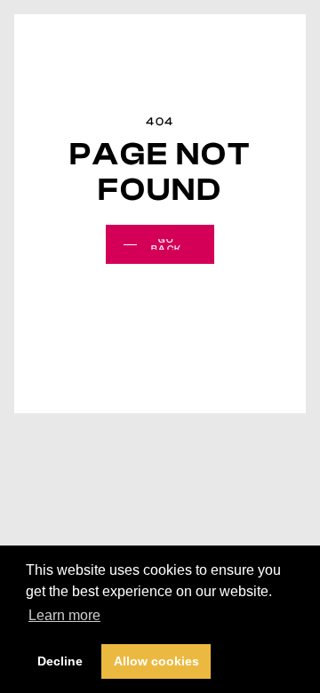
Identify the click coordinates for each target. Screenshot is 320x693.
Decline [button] (60, 661)
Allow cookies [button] (156, 661)
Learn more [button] (64, 615)
